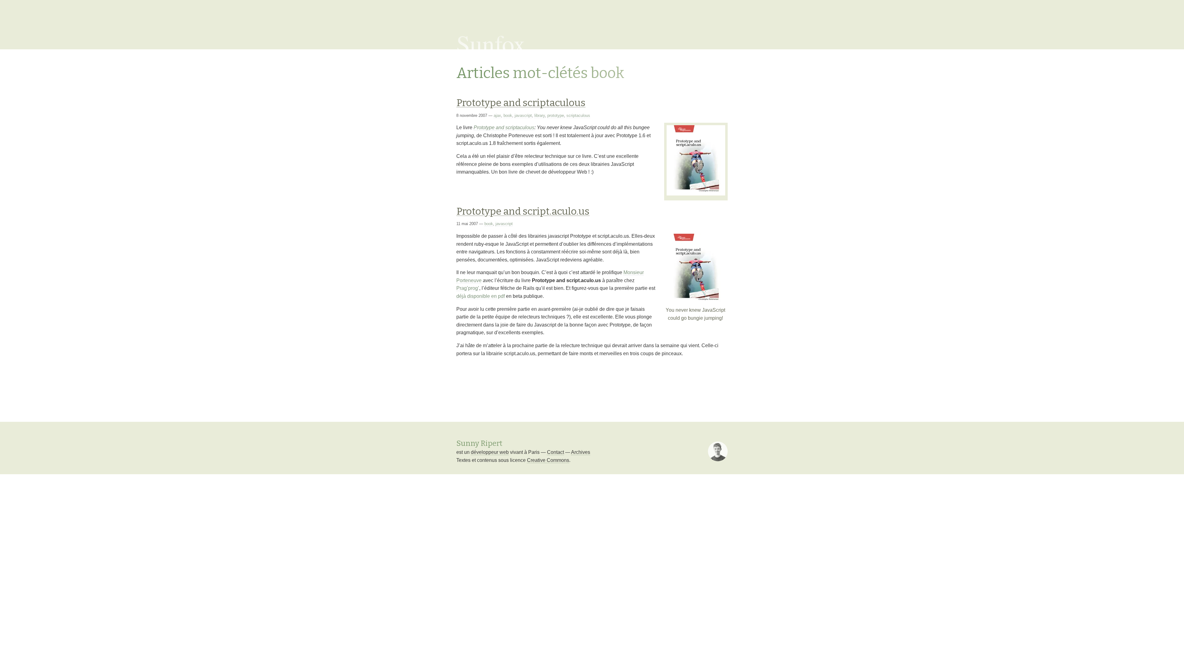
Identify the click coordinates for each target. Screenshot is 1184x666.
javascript (523, 115)
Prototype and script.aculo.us (523, 211)
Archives (580, 452)
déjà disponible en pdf (480, 296)
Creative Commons (548, 460)
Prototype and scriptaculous (521, 103)
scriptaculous (578, 115)
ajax (497, 115)
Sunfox (491, 43)
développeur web (490, 452)
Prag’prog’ (467, 288)
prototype (555, 115)
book (508, 115)
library (539, 115)
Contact (555, 452)
